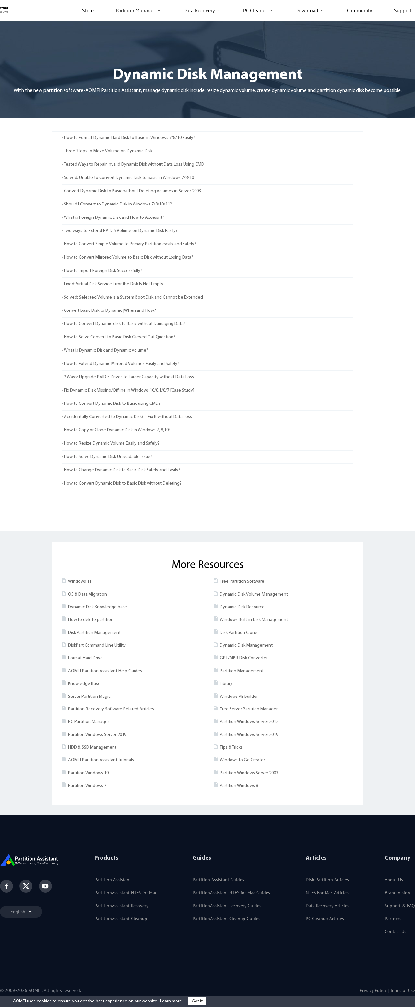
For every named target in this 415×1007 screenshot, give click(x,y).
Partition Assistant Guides (218, 880)
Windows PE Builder (239, 696)
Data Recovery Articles (327, 905)
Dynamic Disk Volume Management (254, 594)
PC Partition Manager (88, 722)
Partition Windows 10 (88, 773)
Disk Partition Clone (238, 632)
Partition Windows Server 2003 (249, 773)
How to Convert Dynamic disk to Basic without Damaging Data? (124, 324)
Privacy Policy (373, 990)
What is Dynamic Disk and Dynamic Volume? (106, 350)
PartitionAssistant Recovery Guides (227, 905)
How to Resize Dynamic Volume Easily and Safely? (112, 443)
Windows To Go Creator (242, 760)
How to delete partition (90, 619)
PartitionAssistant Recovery (121, 905)
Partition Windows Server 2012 (249, 722)
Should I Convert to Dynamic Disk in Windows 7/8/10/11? (118, 204)
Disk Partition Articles (327, 880)
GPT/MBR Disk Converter (243, 658)
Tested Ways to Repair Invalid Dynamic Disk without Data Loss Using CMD (134, 164)
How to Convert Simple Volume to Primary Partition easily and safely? (130, 244)
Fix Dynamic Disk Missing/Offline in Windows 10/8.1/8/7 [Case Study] (129, 390)
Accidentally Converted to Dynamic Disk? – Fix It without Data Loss (128, 417)
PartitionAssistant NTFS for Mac (125, 893)
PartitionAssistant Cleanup (120, 918)
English (18, 912)
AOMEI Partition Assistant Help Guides (105, 671)
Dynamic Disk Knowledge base (97, 607)
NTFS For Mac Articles (327, 893)
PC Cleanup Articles (325, 918)
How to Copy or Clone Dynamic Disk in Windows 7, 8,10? (117, 430)
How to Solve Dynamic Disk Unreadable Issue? (108, 456)
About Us (394, 880)
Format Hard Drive (85, 658)
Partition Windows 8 (239, 785)
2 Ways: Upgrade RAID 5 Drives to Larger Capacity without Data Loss (129, 377)
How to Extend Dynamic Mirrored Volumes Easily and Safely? (121, 363)
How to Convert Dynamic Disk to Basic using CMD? (112, 403)
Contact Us (395, 931)
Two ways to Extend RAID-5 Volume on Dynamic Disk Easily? (121, 230)
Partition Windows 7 (87, 785)
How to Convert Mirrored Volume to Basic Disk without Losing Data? (128, 257)
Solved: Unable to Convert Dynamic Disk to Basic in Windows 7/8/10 (129, 177)
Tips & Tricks (231, 747)
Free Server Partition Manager (249, 709)
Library (226, 683)
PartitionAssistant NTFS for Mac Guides (231, 893)
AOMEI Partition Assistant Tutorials (101, 760)
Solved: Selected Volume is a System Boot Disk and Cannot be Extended (133, 297)
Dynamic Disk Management (246, 645)
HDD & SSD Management (92, 747)
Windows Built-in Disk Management (254, 619)
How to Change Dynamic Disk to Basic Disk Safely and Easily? (122, 470)
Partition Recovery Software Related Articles (111, 709)
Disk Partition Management (94, 632)
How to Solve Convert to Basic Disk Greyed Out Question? (119, 337)
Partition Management (242, 671)
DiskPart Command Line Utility (97, 645)
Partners (393, 918)
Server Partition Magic (89, 696)
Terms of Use (402, 990)
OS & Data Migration (87, 594)
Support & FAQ (400, 905)
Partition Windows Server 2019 (97, 734)
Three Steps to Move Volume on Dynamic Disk (108, 151)
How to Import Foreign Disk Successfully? (103, 270)
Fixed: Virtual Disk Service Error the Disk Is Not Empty (113, 284)
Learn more (171, 1001)
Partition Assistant (112, 880)
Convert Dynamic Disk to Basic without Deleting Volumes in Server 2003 (132, 191)
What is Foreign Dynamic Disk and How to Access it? (114, 217)
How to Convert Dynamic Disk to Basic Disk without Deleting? (123, 483)
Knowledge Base (84, 683)
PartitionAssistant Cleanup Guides (226, 918)
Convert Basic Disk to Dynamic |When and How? (110, 310)
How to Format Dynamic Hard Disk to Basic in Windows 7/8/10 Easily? (129, 137)
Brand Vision (397, 893)
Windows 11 (79, 581)
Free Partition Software (242, 581)
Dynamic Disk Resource (242, 607)
